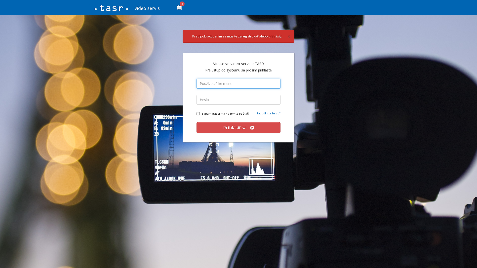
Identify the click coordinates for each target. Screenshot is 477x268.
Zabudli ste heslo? (268, 113)
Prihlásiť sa (236, 128)
